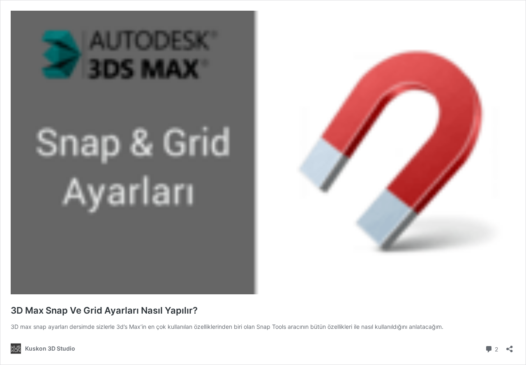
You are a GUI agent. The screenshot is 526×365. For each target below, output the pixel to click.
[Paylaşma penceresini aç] (509, 346)
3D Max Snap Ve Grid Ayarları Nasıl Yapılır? (104, 310)
